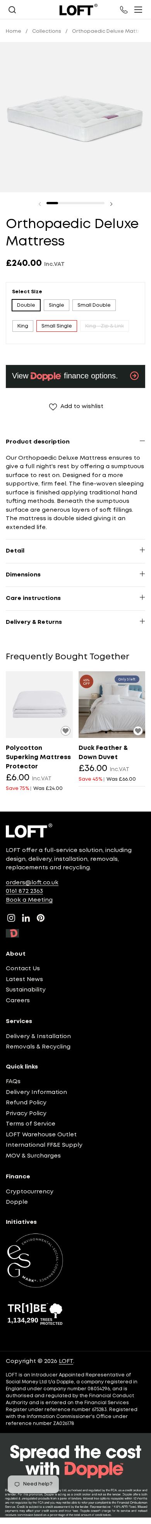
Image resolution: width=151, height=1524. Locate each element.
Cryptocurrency (29, 1192)
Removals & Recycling (38, 1047)
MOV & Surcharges (33, 1156)
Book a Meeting (29, 900)
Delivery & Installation (38, 1036)
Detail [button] (15, 551)
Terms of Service (30, 1124)
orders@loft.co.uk (32, 882)
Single (56, 305)
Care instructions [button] (33, 598)
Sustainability (26, 990)
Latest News (24, 979)
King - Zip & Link (104, 326)
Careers (18, 1000)
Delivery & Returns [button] (34, 622)
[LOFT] (78, 9)
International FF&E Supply (44, 1145)
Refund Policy (26, 1103)
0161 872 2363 (24, 891)
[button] (12, 10)
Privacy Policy (26, 1113)
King (22, 326)
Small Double (94, 305)
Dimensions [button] (23, 575)
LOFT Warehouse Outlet (41, 1135)
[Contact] (124, 10)
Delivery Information (36, 1092)
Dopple (17, 1202)
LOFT (66, 1361)
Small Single (56, 326)
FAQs (13, 1081)
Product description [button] (38, 442)
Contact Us (23, 968)
